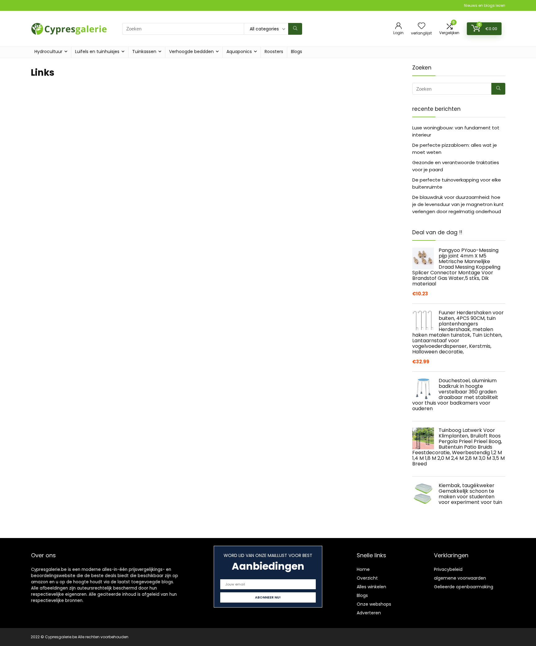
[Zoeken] (295, 29)
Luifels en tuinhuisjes (97, 51)
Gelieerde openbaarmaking (463, 587)
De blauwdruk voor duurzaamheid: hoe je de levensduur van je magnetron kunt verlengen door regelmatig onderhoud (458, 204)
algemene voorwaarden (460, 578)
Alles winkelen (371, 587)
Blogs (296, 51)
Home (363, 569)
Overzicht (367, 578)
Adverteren (369, 613)
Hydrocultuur (48, 51)
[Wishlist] (421, 26)
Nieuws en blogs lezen (484, 5)
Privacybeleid (448, 569)
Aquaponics (239, 51)
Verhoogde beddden (191, 51)
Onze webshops (374, 604)
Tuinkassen (144, 51)
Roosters (274, 51)
